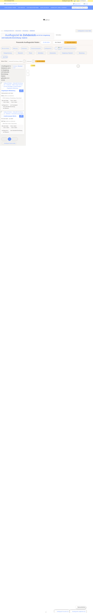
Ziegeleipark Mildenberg (8, 90)
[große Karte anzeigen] (28, 71)
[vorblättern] (20, 85)
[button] (4, 139)
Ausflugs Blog (44, 7)
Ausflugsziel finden (10, 7)
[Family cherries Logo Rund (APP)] (76, 3)
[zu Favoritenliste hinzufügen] (2, 84)
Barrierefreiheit (81, 607)
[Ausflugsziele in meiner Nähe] (28, 74)
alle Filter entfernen (41, 61)
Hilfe (71, 0)
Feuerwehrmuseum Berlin (8, 116)
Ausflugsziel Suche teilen (9, 143)
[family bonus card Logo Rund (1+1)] (86, 3)
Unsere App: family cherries (59, 7)
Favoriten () (63, 611)
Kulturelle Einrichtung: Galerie (15, 61)
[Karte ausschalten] (78, 66)
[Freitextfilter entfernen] (84, 8)
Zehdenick (29, 61)
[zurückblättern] (4, 85)
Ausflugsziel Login (66, 0)
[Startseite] (2, 31)
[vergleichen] (2, 87)
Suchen (87, 7)
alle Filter (5, 57)
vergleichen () (78, 611)
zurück (33, 65)
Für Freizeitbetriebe (33, 7)
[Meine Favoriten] (69, 7)
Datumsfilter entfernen (71, 42)
